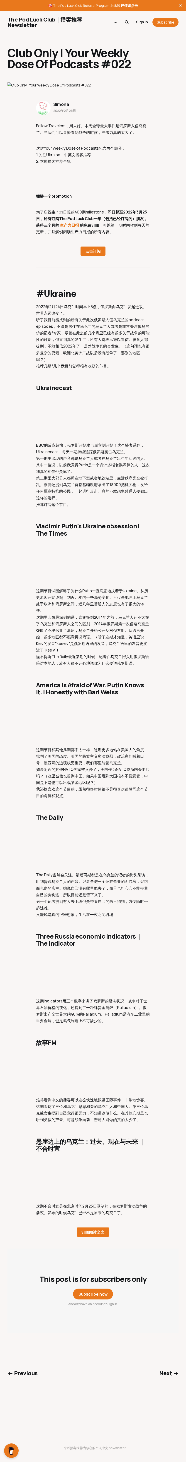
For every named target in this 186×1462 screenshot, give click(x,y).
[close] (180, 5)
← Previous (22, 1373)
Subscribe (165, 22)
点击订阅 (93, 251)
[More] (115, 22)
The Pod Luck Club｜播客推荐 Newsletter (44, 22)
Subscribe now (93, 1294)
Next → (169, 1373)
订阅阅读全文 (93, 1232)
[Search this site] (126, 22)
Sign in (142, 21)
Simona (61, 104)
